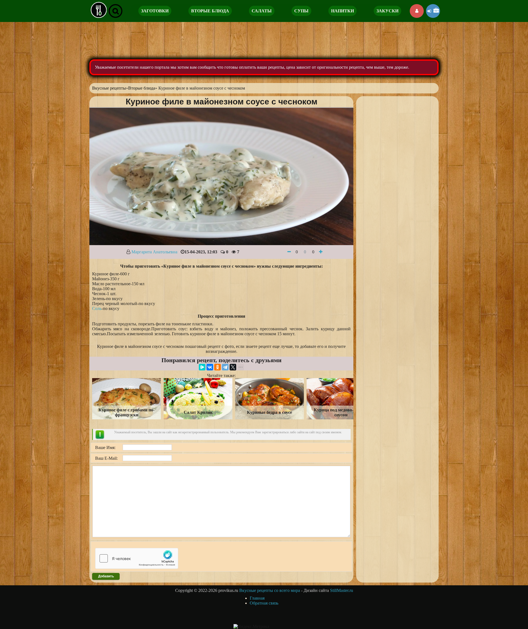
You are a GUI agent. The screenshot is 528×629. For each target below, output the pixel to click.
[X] (233, 367)
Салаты (262, 11)
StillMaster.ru (341, 590)
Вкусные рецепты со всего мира (269, 590)
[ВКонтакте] (210, 367)
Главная (257, 598)
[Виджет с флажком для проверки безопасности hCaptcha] (136, 558)
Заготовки (155, 11)
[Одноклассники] (217, 367)
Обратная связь (264, 603)
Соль (96, 308)
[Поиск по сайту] (115, 11)
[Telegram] (225, 367)
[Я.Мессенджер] (202, 367)
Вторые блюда (210, 11)
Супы (301, 11)
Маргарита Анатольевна (154, 252)
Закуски (387, 11)
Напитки (342, 11)
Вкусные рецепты (109, 88)
